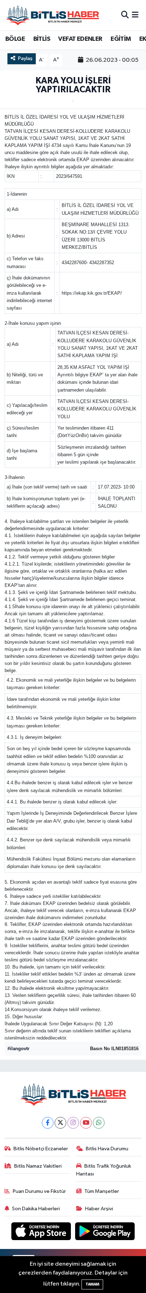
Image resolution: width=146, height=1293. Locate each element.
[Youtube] (86, 1123)
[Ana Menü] (135, 15)
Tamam (92, 1284)
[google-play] (105, 1232)
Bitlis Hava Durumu (107, 1148)
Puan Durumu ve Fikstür (39, 1191)
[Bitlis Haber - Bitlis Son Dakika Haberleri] (52, 15)
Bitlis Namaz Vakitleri (38, 1166)
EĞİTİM (121, 39)
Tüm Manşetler (101, 1191)
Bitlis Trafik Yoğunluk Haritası (103, 1170)
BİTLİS (41, 39)
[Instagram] (73, 1123)
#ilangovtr (18, 1048)
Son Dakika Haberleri (36, 1208)
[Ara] (125, 15)
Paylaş (25, 58)
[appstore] (42, 1232)
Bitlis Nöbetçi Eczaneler (40, 1148)
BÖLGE (15, 39)
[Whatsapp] (99, 1123)
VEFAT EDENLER (80, 39)
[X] (60, 1123)
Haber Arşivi (99, 1208)
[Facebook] (48, 1123)
